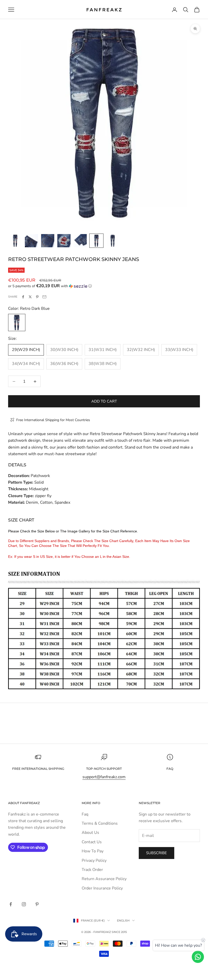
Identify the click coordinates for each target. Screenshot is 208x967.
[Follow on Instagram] (23, 904)
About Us (90, 832)
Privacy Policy (94, 860)
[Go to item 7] (113, 241)
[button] (104, 286)
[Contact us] (198, 957)
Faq (85, 814)
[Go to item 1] (15, 241)
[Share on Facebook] (23, 297)
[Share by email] (44, 297)
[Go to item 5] (80, 241)
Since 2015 (119, 932)
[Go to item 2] (31, 241)
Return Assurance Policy (104, 879)
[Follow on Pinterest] (37, 904)
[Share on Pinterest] (37, 297)
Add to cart (104, 401)
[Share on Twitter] (30, 297)
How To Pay (92, 851)
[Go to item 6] (96, 241)
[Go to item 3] (48, 241)
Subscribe (156, 852)
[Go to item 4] (64, 241)
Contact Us (92, 842)
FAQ (169, 769)
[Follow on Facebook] (10, 904)
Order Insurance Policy (102, 888)
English (123, 920)
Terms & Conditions (100, 823)
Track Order (92, 869)
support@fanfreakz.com (104, 777)
